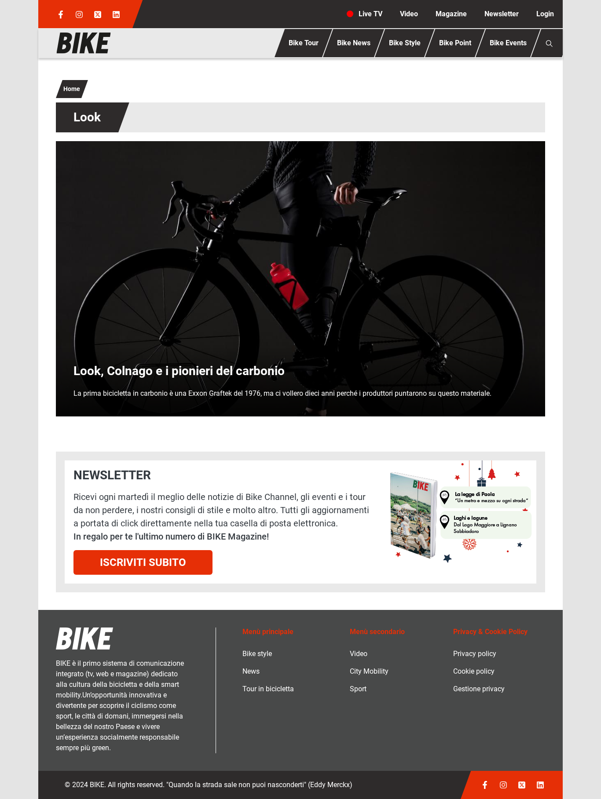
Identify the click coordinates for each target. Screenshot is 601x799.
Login (545, 14)
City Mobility (369, 671)
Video (409, 14)
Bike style (257, 653)
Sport (358, 689)
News (251, 671)
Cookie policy (474, 671)
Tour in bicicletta (268, 689)
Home (71, 88)
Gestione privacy (479, 689)
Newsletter (501, 14)
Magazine (451, 14)
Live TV (370, 14)
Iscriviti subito (143, 562)
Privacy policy (474, 653)
